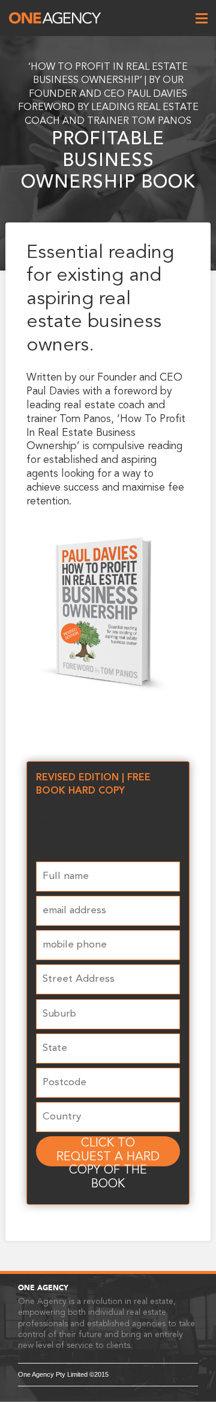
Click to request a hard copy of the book (108, 1151)
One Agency (55, 18)
